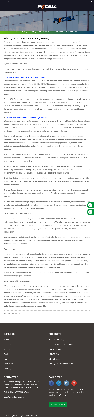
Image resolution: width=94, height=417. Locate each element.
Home (22, 32)
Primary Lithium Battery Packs (61, 364)
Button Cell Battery (56, 340)
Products (7, 340)
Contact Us (8, 364)
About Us (7, 344)
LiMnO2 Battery (55, 354)
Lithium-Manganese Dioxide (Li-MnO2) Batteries (26, 118)
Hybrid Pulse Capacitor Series (61, 344)
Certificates (8, 354)
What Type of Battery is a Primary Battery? (57, 32)
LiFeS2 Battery (55, 349)
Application (8, 349)
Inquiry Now (57, 404)
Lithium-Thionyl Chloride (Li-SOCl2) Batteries (25, 77)
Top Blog (7, 369)
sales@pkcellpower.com (14, 397)
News (31, 32)
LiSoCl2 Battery (55, 359)
